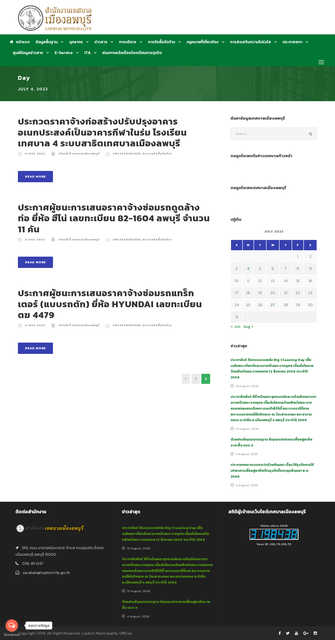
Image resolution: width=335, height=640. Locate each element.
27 (273, 305)
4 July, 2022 (35, 153)
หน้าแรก (23, 42)
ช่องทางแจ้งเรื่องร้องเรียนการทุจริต (132, 53)
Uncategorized (127, 153)
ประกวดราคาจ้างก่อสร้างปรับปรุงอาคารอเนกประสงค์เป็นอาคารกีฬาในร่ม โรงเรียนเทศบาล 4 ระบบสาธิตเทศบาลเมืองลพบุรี (102, 132)
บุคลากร (76, 42)
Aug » (248, 326)
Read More (35, 176)
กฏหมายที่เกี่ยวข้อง (203, 42)
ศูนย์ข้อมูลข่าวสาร (28, 53)
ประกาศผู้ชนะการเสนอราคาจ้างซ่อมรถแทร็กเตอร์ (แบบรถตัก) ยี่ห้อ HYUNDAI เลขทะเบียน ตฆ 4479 (110, 304)
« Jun (235, 326)
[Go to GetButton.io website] (12, 635)
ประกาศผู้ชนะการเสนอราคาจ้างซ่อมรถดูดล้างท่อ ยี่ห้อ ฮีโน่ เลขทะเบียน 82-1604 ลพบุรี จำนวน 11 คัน (114, 218)
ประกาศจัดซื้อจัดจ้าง (157, 153)
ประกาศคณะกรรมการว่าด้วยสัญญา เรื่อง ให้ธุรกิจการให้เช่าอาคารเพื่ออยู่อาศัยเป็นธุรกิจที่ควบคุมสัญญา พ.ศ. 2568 (272, 470)
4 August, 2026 (247, 454)
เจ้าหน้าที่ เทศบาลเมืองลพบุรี (79, 153)
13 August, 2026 (247, 386)
